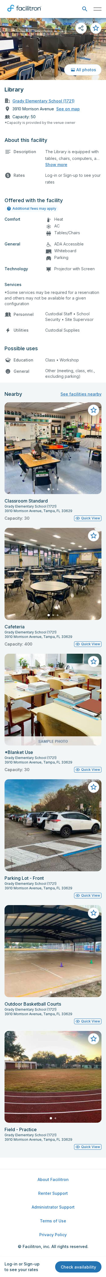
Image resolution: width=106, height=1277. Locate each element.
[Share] (81, 28)
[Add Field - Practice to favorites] (93, 1038)
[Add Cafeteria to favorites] (93, 535)
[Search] (84, 9)
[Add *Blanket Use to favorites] (93, 661)
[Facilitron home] (24, 12)
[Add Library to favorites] (95, 28)
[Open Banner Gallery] (53, 49)
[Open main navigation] (97, 9)
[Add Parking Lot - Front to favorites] (93, 787)
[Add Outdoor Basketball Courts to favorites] (93, 913)
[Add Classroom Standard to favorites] (93, 410)
